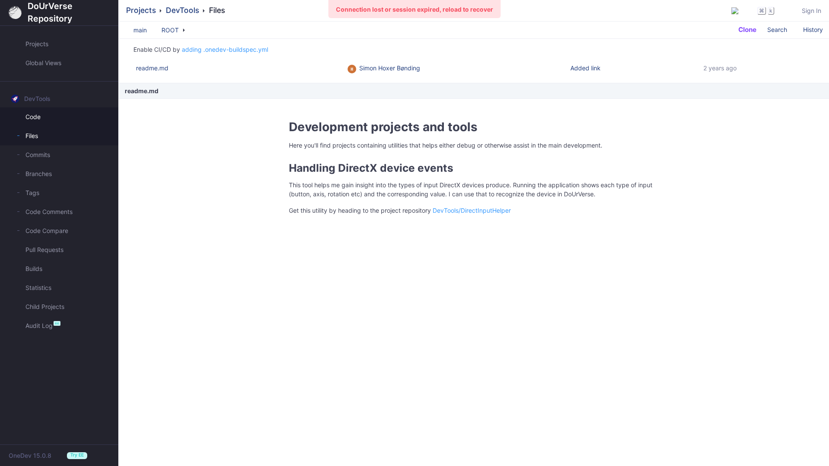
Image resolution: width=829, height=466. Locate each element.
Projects (141, 10)
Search (777, 29)
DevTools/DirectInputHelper (472, 210)
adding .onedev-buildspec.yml (225, 49)
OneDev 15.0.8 (30, 455)
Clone (746, 29)
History (813, 29)
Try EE (77, 455)
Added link (585, 68)
